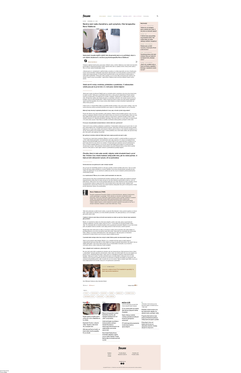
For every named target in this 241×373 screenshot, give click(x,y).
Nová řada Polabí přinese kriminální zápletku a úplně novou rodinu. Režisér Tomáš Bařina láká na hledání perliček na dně (111, 336)
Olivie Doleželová (148, 44)
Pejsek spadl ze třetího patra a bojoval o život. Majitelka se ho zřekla (91, 318)
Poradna (142, 44)
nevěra (111, 293)
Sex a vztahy (143, 25)
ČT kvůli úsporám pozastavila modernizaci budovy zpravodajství (130, 324)
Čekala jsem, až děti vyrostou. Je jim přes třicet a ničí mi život (148, 47)
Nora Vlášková (110, 296)
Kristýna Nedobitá (148, 52)
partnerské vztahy (89, 296)
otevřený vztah (130, 293)
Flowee (87, 16)
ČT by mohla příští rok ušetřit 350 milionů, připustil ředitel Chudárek (130, 310)
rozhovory (100, 296)
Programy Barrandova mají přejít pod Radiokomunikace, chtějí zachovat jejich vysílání (150, 317)
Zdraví (142, 52)
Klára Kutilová (150, 25)
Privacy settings (3, 372)
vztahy (86, 293)
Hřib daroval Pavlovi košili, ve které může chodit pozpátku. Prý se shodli (91, 331)
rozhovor (103, 293)
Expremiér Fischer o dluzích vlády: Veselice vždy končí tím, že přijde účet (91, 324)
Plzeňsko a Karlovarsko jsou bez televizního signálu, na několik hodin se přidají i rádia (150, 311)
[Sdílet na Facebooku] (135, 285)
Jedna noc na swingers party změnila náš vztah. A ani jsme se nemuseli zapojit (149, 29)
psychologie (94, 293)
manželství (119, 293)
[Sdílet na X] (136, 285)
